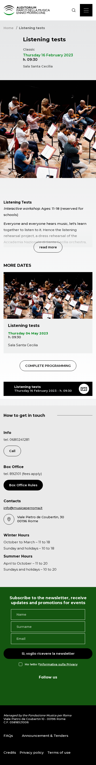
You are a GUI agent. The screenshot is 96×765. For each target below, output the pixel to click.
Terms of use (59, 752)
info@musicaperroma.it (23, 508)
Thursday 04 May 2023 (28, 333)
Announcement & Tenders (45, 735)
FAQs (8, 735)
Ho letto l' (51, 664)
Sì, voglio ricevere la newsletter (48, 654)
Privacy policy (32, 752)
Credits (10, 752)
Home (8, 28)
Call (12, 451)
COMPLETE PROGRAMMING (48, 366)
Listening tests (24, 325)
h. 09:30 (14, 337)
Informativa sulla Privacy (58, 664)
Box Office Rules (23, 485)
